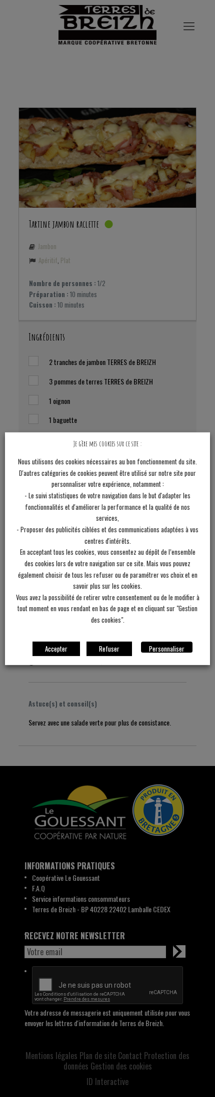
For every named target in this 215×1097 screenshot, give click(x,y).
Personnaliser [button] (166, 648)
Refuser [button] (109, 649)
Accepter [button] (56, 649)
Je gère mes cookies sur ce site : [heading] (107, 443)
